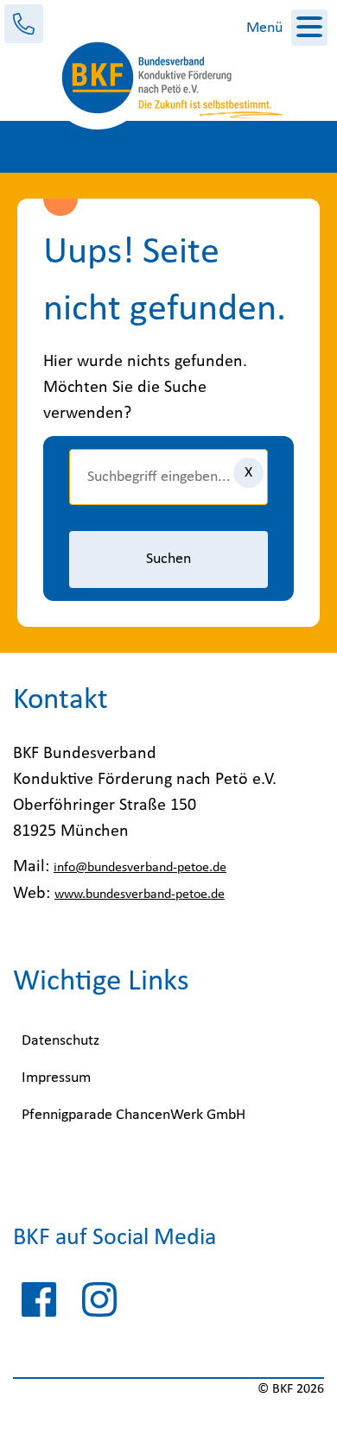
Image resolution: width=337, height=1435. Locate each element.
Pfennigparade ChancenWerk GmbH (133, 1115)
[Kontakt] (23, 23)
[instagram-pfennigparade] (99, 1304)
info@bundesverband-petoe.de (140, 868)
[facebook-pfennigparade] (39, 1304)
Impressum (56, 1078)
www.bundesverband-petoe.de (139, 894)
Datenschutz (60, 1041)
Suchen (168, 559)
